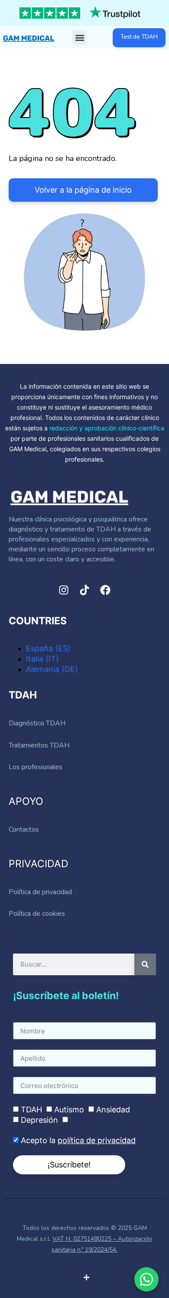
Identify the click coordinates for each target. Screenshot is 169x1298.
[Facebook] (105, 590)
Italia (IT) (42, 658)
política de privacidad (97, 1140)
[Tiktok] (84, 590)
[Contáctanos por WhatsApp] (146, 1279)
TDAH (31, 1109)
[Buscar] (145, 964)
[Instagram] (63, 590)
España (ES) (48, 648)
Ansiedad (113, 1109)
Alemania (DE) (52, 669)
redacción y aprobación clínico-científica (106, 428)
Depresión (39, 1119)
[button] (79, 37)
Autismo (69, 1109)
